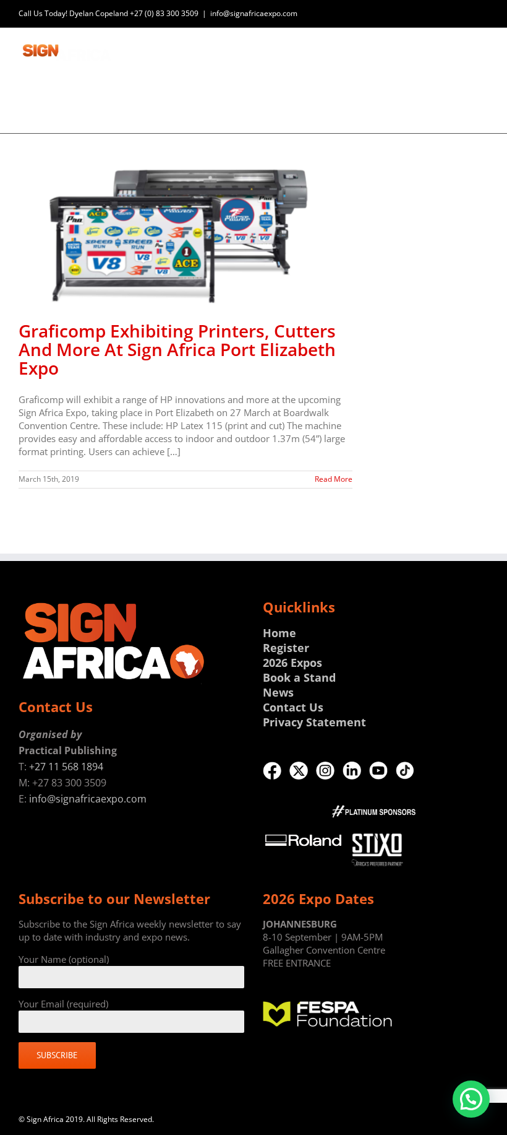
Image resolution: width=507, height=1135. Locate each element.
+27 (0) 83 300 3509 (164, 13)
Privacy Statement (314, 722)
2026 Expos (292, 662)
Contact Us (293, 707)
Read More (333, 479)
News (278, 692)
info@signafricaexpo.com (253, 13)
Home (279, 632)
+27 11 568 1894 (66, 766)
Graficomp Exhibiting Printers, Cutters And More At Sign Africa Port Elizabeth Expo (177, 349)
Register (286, 647)
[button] (471, 1099)
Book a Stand (299, 677)
